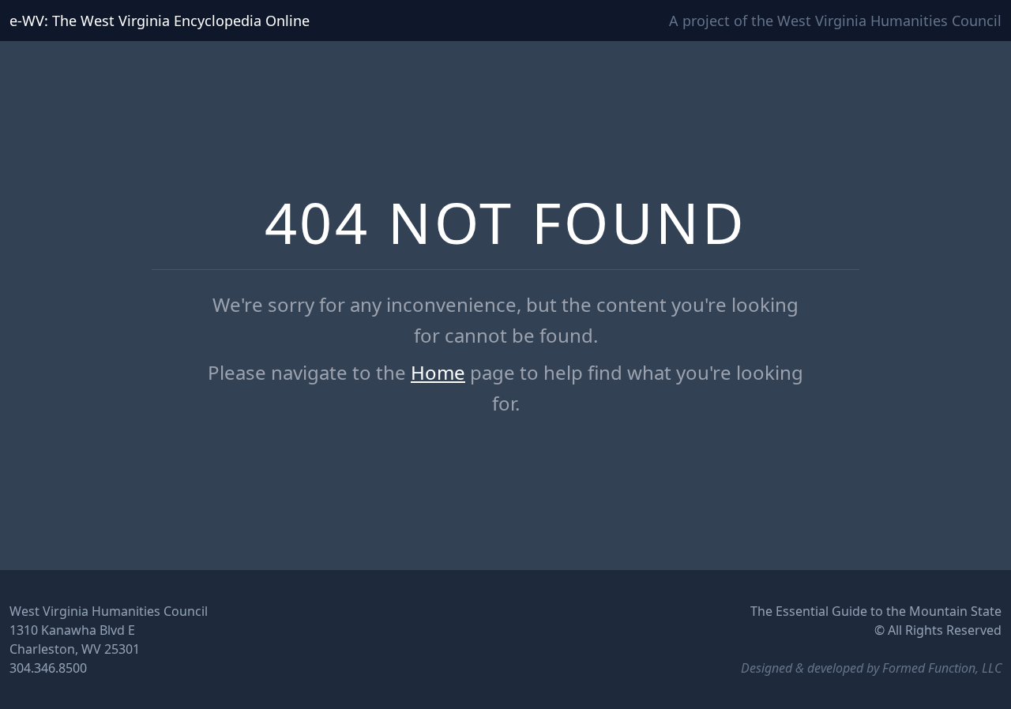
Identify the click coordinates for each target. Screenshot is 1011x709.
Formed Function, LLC (942, 668)
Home (438, 372)
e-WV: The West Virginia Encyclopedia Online (159, 20)
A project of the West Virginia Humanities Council (835, 20)
